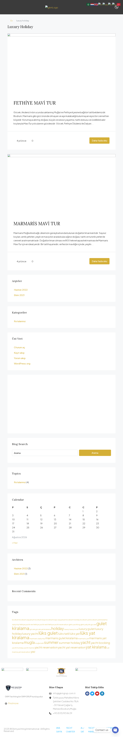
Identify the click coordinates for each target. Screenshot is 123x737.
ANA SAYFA (59, 730)
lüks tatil (63, 633)
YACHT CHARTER (70, 730)
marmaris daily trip (37, 638)
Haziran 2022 (21, 289)
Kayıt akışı (19, 352)
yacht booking (100, 642)
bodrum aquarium (26, 620)
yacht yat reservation (72, 647)
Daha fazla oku (99, 140)
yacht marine (29, 648)
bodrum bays (40, 620)
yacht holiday (17, 648)
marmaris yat (83, 638)
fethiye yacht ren (26, 624)
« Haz (15, 542)
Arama (95, 452)
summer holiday (69, 642)
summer (51, 642)
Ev (11, 20)
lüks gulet (48, 633)
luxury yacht (30, 633)
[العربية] (88, 4)
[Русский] (114, 4)
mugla (29, 642)
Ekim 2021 (19, 295)
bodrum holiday (73, 620)
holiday (57, 628)
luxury (66, 629)
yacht (86, 642)
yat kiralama (96, 647)
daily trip (15, 624)
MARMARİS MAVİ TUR (37, 223)
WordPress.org (22, 363)
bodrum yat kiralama (98, 620)
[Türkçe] (119, 4)
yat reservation (24, 652)
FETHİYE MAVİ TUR (35, 103)
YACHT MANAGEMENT (95, 730)
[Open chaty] (115, 730)
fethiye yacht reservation (58, 624)
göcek (32, 629)
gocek (93, 624)
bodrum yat (85, 620)
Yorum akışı (20, 358)
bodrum (15, 620)
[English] (96, 4)
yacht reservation (46, 647)
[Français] (100, 4)
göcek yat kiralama (43, 629)
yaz (33, 651)
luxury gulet (87, 629)
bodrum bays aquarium (56, 620)
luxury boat (73, 629)
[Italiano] (110, 4)
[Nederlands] (92, 4)
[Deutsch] (105, 4)
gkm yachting (74, 624)
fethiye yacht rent (40, 624)
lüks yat (74, 633)
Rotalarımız (20, 321)
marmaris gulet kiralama (61, 638)
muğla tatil (39, 643)
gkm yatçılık (85, 624)
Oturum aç (19, 347)
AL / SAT (82, 730)
